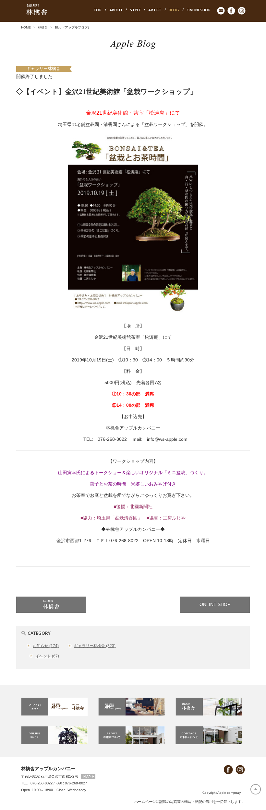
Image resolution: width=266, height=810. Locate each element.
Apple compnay (229, 792)
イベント (47, 656)
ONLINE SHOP (215, 604)
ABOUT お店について (133, 735)
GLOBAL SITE (56, 707)
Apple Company (133, 707)
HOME (26, 27)
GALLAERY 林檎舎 (210, 707)
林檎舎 (43, 27)
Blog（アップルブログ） (73, 27)
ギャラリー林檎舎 (43, 68)
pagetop (255, 789)
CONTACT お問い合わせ (210, 735)
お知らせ (46, 646)
